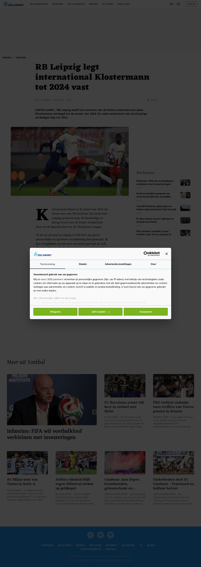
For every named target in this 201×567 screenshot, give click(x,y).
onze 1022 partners (52, 279)
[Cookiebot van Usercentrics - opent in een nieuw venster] (146, 253)
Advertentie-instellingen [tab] (118, 264)
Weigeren (55, 311)
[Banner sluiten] (167, 254)
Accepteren (145, 311)
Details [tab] (83, 264)
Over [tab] (153, 264)
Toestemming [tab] (47, 264)
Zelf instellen (99, 311)
